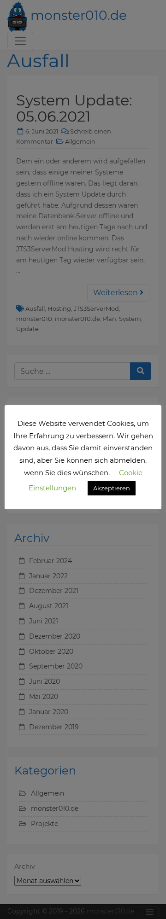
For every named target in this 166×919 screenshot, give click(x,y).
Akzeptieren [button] (111, 488)
